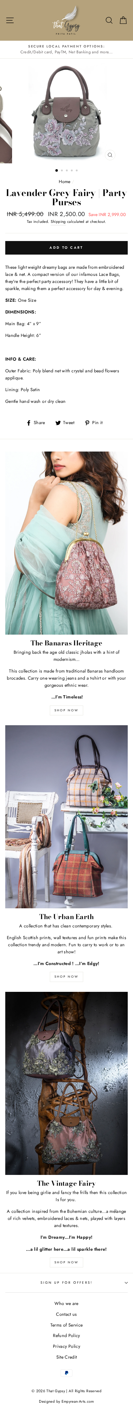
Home (64, 181)
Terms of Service (66, 1325)
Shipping (58, 221)
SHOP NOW (66, 710)
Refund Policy (66, 1335)
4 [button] (72, 171)
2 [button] (62, 171)
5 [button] (77, 171)
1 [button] (56, 170)
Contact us (66, 1314)
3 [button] (67, 171)
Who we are (66, 1303)
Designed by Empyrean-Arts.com (66, 1401)
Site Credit (66, 1357)
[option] (66, 49)
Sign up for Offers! (67, 1282)
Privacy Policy (66, 1346)
